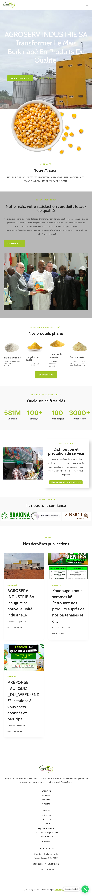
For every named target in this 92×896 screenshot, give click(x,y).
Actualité (46, 803)
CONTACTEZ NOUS (46, 78)
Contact (46, 841)
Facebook (56, 585)
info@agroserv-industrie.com (46, 864)
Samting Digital (61, 889)
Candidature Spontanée (47, 832)
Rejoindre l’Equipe (46, 828)
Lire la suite (14, 628)
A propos (47, 819)
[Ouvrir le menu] (87, 5)
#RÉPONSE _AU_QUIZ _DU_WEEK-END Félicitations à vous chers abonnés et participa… (23, 700)
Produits (46, 799)
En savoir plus (46, 375)
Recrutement (47, 836)
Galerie (47, 823)
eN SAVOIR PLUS (14, 243)
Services (46, 795)
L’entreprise (46, 815)
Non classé (12, 585)
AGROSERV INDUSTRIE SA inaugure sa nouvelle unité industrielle (20, 603)
